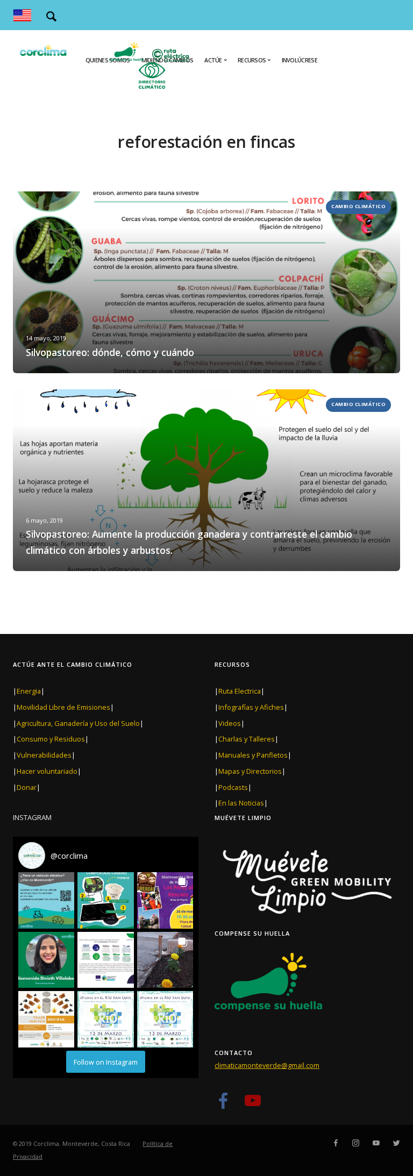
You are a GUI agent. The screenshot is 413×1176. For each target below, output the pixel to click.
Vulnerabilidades (44, 755)
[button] (46, 900)
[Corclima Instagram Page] (355, 1143)
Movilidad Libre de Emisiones (63, 707)
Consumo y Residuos (51, 739)
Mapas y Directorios (250, 771)
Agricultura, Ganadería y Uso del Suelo (78, 723)
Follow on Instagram (106, 1062)
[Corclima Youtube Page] (252, 1105)
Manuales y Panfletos (253, 755)
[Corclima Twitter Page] (396, 1143)
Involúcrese (299, 60)
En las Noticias (241, 803)
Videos (229, 723)
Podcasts (233, 787)
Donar (27, 787)
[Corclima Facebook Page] (223, 1105)
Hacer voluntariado (47, 771)
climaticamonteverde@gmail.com (267, 1065)
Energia (29, 691)
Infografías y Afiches (251, 707)
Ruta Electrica (239, 691)
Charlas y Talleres (246, 739)
